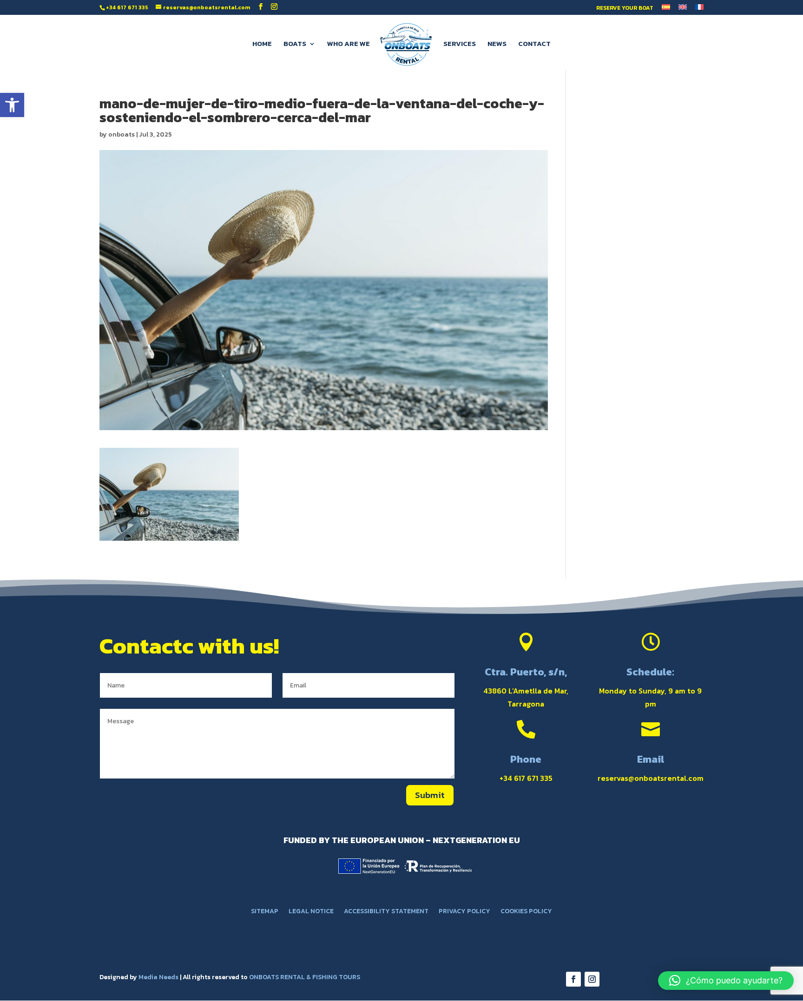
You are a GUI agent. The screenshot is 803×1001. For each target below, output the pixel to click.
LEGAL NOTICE (311, 912)
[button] (12, 105)
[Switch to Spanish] (666, 9)
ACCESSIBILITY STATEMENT (386, 912)
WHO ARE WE (348, 44)
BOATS (294, 44)
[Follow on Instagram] (592, 979)
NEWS (497, 44)
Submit (430, 795)
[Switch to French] (699, 9)
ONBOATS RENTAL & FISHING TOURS (304, 977)
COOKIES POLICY (526, 912)
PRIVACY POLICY (464, 912)
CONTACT (534, 44)
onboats (121, 134)
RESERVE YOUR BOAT (624, 8)
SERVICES (459, 44)
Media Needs (158, 977)
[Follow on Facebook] (573, 979)
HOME (262, 44)
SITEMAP (264, 912)
